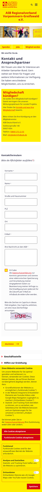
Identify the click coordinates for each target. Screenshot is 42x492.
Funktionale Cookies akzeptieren (18, 437)
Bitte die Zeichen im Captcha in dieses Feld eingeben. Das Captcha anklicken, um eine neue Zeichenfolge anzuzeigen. (21, 306)
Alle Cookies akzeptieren (15, 431)
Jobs (18, 47)
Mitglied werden (33, 47)
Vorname (9, 171)
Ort (6, 221)
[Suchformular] (31, 5)
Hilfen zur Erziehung (15, 363)
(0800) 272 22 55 (17, 131)
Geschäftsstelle (12, 356)
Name (7, 183)
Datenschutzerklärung (21, 273)
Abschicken (9, 344)
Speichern (33, 486)
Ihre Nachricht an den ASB (16, 247)
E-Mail (7, 234)
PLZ (6, 209)
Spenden (6, 47)
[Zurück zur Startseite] (10, 5)
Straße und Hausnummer (15, 196)
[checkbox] (6, 270)
